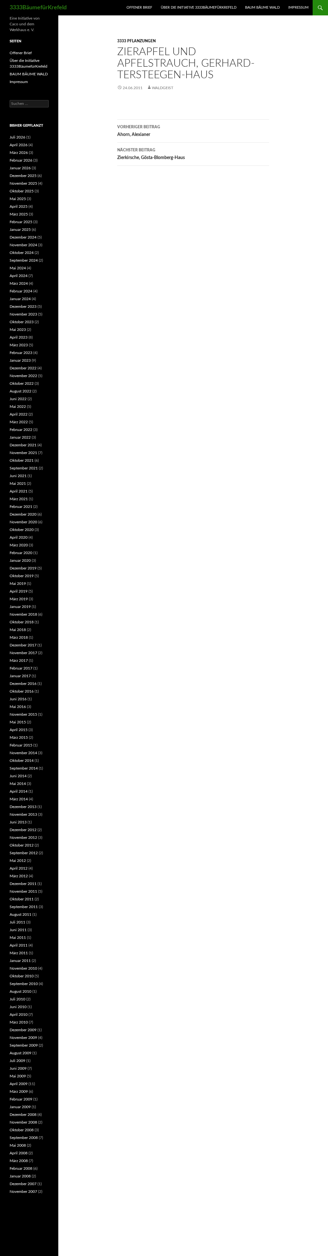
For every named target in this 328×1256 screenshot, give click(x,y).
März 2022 (19, 422)
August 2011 (20, 914)
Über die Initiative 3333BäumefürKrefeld (198, 7)
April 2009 (19, 1084)
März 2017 (19, 660)
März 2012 (19, 876)
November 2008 (23, 1122)
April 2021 (19, 491)
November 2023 (23, 314)
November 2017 (23, 653)
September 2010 (24, 984)
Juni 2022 (18, 399)
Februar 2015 (21, 745)
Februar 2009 (21, 1099)
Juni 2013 (18, 822)
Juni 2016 (18, 699)
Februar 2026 (21, 160)
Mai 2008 (18, 1145)
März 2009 (19, 1091)
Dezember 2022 (23, 368)
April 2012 (19, 868)
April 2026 (19, 145)
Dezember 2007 (23, 1184)
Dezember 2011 (23, 884)
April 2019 (19, 591)
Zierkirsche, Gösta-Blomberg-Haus (151, 154)
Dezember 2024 (23, 237)
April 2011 (19, 945)
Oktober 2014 (22, 761)
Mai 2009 (18, 1076)
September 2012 (24, 853)
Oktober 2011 (22, 899)
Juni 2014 (18, 776)
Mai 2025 (18, 199)
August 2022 (20, 391)
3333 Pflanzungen (136, 41)
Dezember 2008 (23, 1115)
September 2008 (24, 1138)
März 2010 (19, 1022)
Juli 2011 (17, 922)
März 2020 (19, 545)
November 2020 (23, 522)
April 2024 (19, 276)
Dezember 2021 (23, 445)
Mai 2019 (18, 584)
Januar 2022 (20, 437)
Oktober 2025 (22, 191)
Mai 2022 (18, 407)
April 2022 (19, 414)
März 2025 (19, 214)
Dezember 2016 (23, 684)
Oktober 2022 (22, 383)
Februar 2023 (21, 353)
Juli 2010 (17, 999)
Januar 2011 (20, 961)
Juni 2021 (18, 476)
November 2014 (23, 753)
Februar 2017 (21, 668)
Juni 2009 (18, 1068)
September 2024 (24, 260)
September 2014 (24, 768)
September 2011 (24, 907)
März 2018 (19, 637)
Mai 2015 (18, 722)
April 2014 (19, 791)
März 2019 (19, 599)
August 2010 (20, 991)
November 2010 (23, 968)
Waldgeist (162, 88)
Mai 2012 (18, 861)
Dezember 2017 (23, 645)
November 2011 (23, 891)
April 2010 (19, 1014)
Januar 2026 (20, 168)
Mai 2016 (18, 707)
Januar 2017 (20, 676)
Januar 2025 (20, 230)
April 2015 (19, 730)
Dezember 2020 (23, 514)
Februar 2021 (21, 507)
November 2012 (23, 837)
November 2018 (23, 614)
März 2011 (19, 953)
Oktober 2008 (22, 1130)
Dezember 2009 (23, 1030)
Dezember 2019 (23, 568)
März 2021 (19, 499)
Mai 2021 (18, 483)
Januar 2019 (20, 607)
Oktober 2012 (22, 845)
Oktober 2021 (22, 460)
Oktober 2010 (22, 976)
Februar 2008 (21, 1168)
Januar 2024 (20, 299)
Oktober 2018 (22, 622)
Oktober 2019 (22, 576)
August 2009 (20, 1053)
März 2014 (19, 799)
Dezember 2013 (23, 807)
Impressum (298, 7)
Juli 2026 (17, 137)
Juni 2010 (18, 1007)
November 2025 (23, 183)
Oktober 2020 (22, 530)
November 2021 (23, 453)
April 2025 (19, 206)
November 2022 (23, 376)
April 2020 (19, 537)
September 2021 (24, 468)
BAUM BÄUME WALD (262, 7)
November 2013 (23, 814)
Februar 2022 (21, 430)
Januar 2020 (20, 560)
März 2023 (19, 345)
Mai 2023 (18, 330)
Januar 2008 (20, 1176)
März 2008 (19, 1161)
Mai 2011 (18, 938)
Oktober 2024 (22, 253)
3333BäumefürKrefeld (38, 8)
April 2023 (19, 337)
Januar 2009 (20, 1107)
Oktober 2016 (22, 691)
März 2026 (19, 153)
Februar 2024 (21, 291)
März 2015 (19, 737)
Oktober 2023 (22, 322)
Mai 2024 (18, 268)
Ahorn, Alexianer (138, 131)
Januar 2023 (20, 360)
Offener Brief (139, 7)
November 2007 (23, 1191)
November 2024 (23, 245)
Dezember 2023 (23, 306)
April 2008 (19, 1153)
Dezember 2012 (23, 830)
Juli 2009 (17, 1061)
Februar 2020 (21, 553)
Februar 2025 (21, 222)
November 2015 (23, 714)
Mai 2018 (18, 630)
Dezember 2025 (23, 176)
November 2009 (23, 1038)
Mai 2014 (18, 784)
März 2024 (19, 283)
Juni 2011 (18, 930)
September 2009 (24, 1045)
